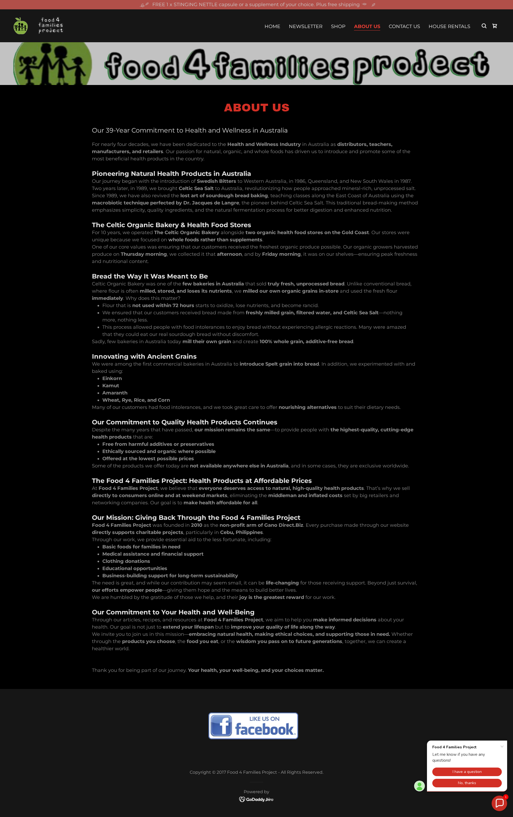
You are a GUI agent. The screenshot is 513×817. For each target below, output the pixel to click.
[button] (494, 26)
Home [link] (272, 26)
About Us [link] (367, 26)
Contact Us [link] (404, 26)
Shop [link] (338, 26)
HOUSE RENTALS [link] (449, 26)
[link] (38, 25)
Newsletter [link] (305, 26)
